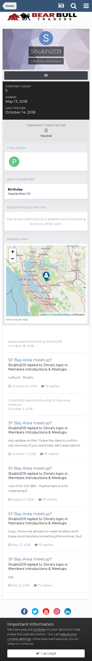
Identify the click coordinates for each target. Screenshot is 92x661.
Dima (47, 365)
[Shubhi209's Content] (46, 75)
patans (13, 341)
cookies (39, 629)
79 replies (51, 386)
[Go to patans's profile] (14, 161)
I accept (47, 653)
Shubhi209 (54, 341)
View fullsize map (17, 319)
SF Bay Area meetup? (30, 360)
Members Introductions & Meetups (37, 369)
